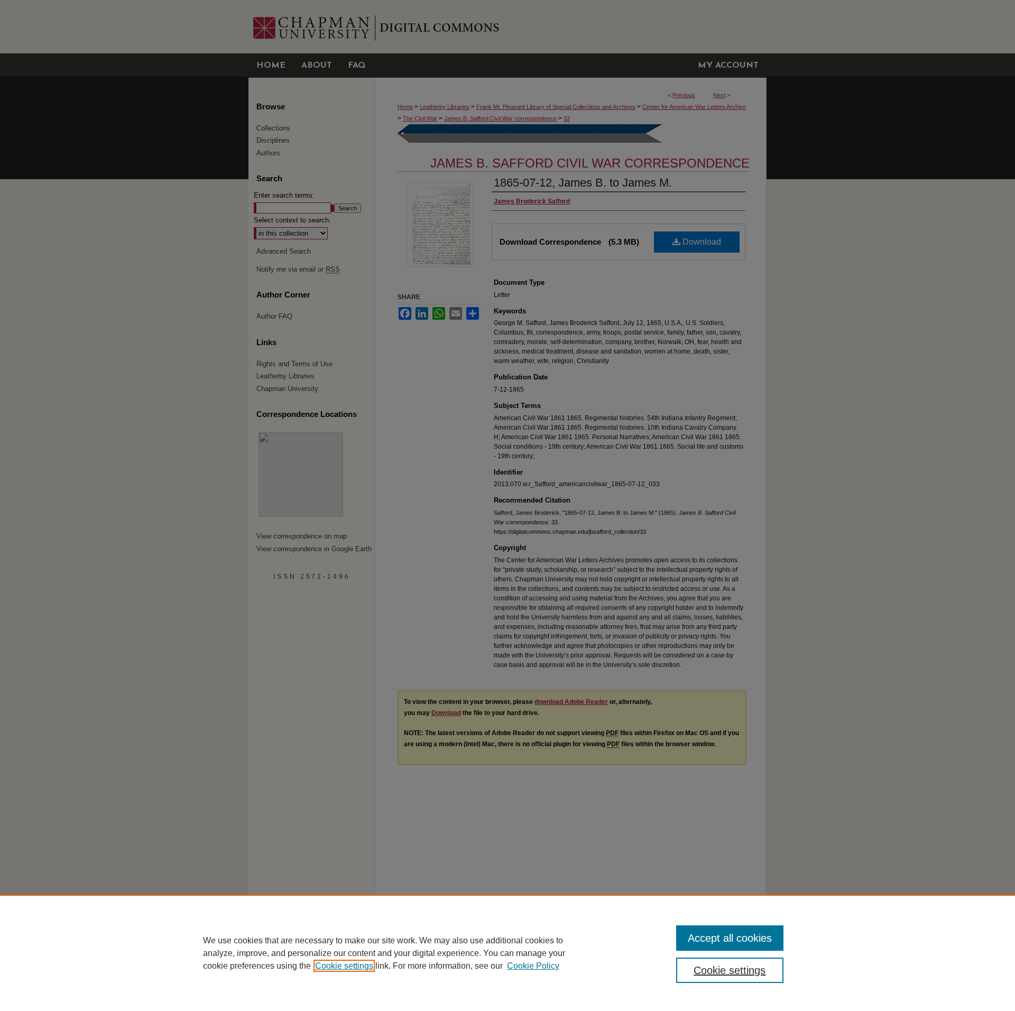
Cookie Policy (533, 965)
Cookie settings (344, 965)
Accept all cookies (730, 938)
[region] (507, 953)
